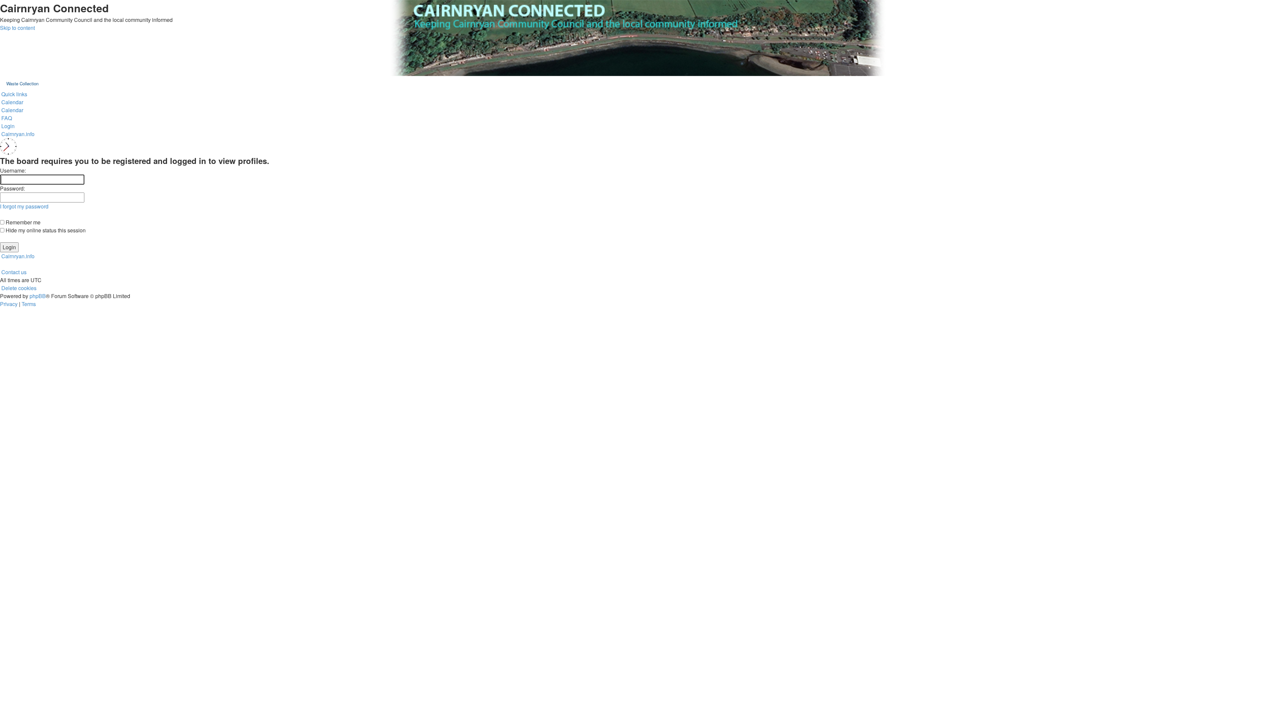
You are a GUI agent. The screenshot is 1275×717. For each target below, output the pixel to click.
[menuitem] (11, 102)
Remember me (22, 222)
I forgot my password (24, 206)
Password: (12, 188)
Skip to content (17, 28)
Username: (13, 170)
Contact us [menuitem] (14, 272)
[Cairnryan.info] (637, 38)
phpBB (38, 296)
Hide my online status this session (45, 230)
